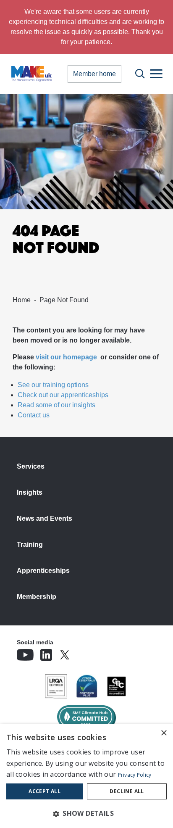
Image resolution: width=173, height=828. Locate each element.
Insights (29, 492)
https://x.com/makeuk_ (88, 652)
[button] (86, 813)
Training (30, 544)
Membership (36, 596)
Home (22, 299)
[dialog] (86, 776)
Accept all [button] (44, 791)
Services (31, 466)
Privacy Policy (135, 774)
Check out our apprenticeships (63, 394)
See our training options (53, 384)
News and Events (44, 518)
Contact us (34, 415)
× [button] (163, 733)
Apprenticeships (43, 570)
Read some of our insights (56, 405)
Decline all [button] (127, 791)
